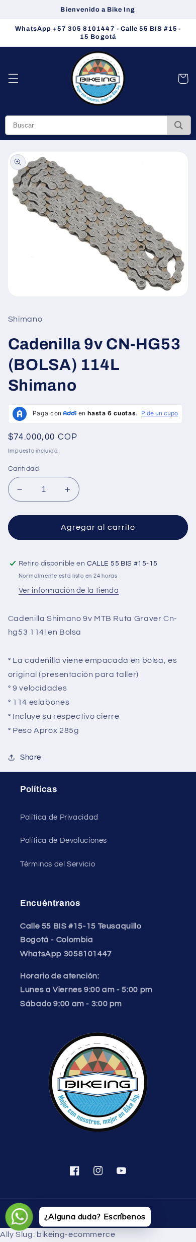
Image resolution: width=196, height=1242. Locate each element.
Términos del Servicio (57, 864)
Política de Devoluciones (63, 840)
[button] (13, 78)
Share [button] (30, 757)
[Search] (178, 125)
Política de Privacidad (59, 817)
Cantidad (23, 468)
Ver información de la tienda (69, 590)
